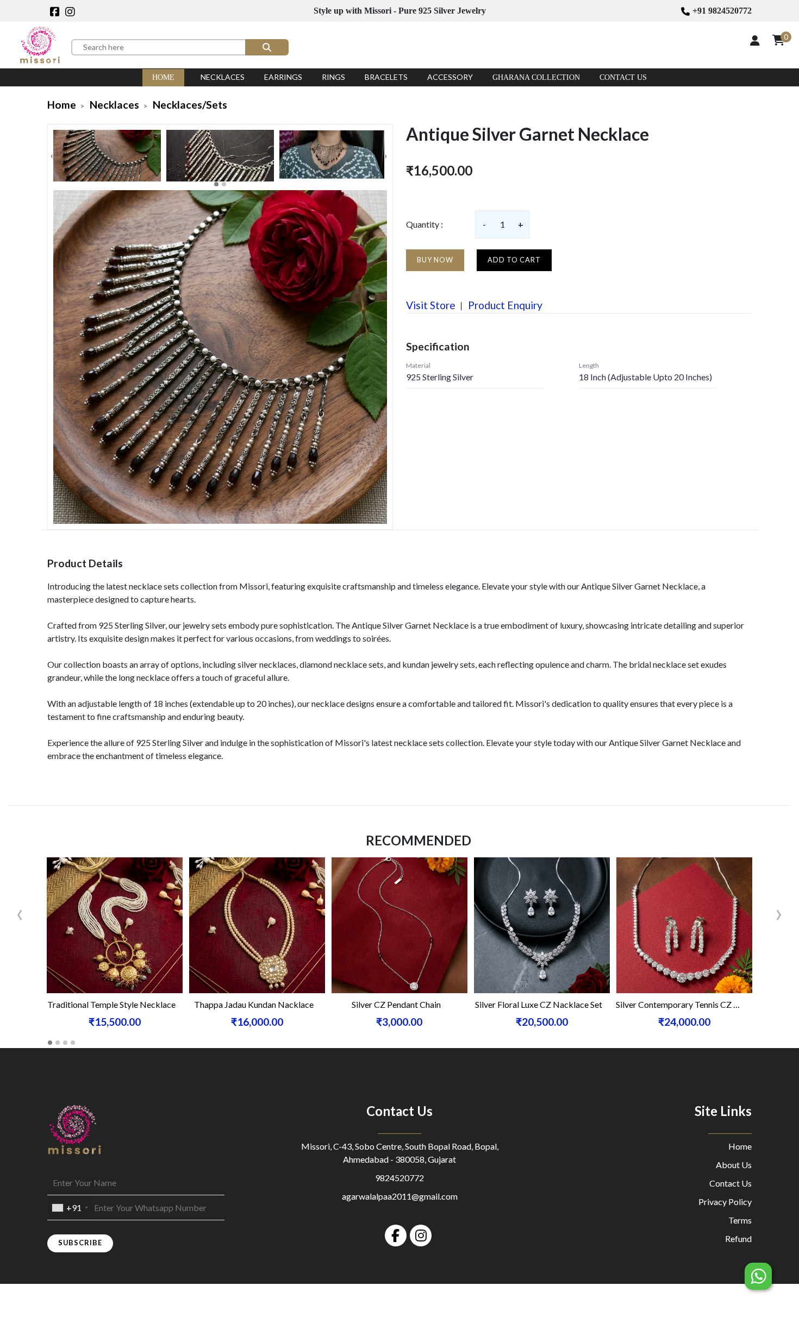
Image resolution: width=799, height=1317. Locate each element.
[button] (216, 184)
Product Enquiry (504, 305)
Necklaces (223, 76)
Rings (333, 76)
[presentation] (52, 155)
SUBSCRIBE (80, 1242)
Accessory (450, 76)
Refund (738, 1238)
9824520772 (399, 1177)
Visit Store (430, 305)
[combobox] (69, 1208)
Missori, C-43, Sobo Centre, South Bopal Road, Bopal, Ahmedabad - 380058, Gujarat (399, 1152)
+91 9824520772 (722, 10)
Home (163, 77)
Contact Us (623, 77)
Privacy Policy (725, 1201)
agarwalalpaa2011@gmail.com (400, 1196)
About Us (734, 1164)
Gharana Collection (536, 77)
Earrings (283, 76)
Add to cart (514, 259)
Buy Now (435, 259)
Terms (740, 1220)
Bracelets (386, 76)
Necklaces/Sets (190, 104)
